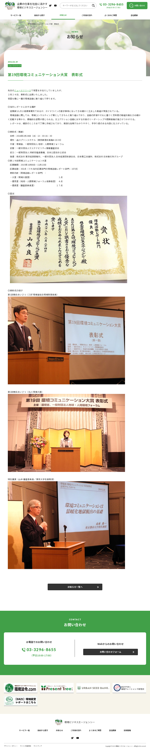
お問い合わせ (139, 5)
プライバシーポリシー (11, 746)
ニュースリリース (14, 65)
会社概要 (134, 15)
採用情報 (127, 730)
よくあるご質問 (110, 15)
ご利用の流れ (87, 15)
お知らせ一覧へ (75, 586)
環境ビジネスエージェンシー (79, 722)
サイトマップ (38, 746)
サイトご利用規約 (25, 746)
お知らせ (63, 15)
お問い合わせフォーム (110, 651)
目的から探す (39, 15)
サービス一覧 (16, 15)
